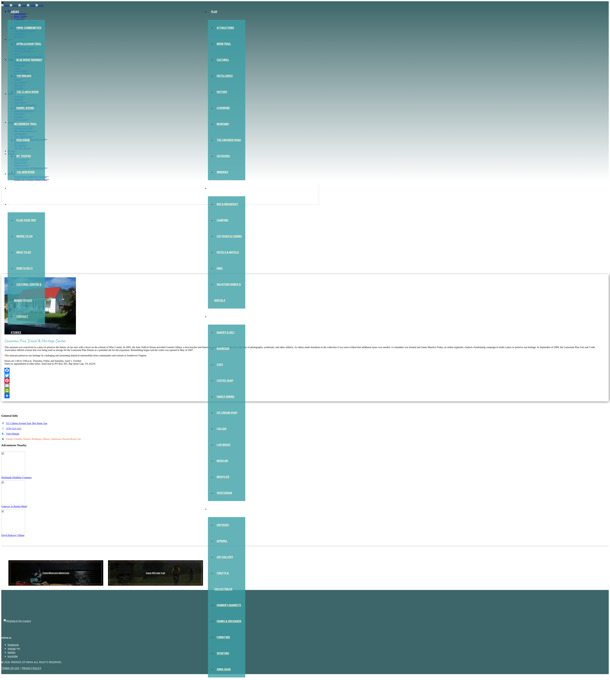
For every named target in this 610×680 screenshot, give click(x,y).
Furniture (223, 637)
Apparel (222, 541)
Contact (22, 316)
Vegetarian (224, 493)
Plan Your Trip (26, 220)
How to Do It (24, 268)
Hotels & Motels (228, 252)
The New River (25, 172)
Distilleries (225, 75)
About (15, 204)
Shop (214, 509)
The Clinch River (27, 92)
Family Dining (225, 396)
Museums (223, 124)
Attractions (225, 27)
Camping (222, 220)
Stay (214, 188)
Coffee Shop (225, 380)
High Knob (23, 140)
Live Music (223, 444)
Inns (220, 268)
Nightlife (223, 476)
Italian (221, 428)
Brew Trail (224, 43)
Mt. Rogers (23, 156)
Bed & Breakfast (227, 204)
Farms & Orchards (229, 621)
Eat (213, 316)
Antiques (223, 525)
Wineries (222, 172)
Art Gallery (225, 557)
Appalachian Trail (28, 43)
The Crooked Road (229, 140)
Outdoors (223, 156)
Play (214, 11)
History (222, 92)
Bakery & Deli (225, 332)
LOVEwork (223, 108)
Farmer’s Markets (229, 605)
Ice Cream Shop (227, 412)
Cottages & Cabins (229, 236)
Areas (15, 11)
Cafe (220, 364)
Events (15, 188)
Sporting (223, 653)
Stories (16, 332)
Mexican (222, 460)
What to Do (23, 252)
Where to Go (24, 236)
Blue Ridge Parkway (29, 59)
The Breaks (23, 75)
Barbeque (223, 348)
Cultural (223, 59)
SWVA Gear (224, 669)
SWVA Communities (28, 27)
